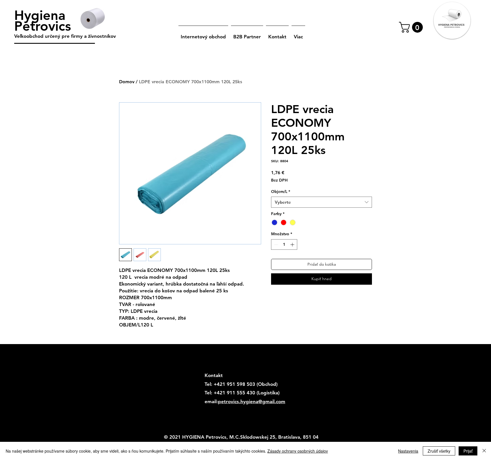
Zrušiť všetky (439, 451)
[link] (412, 27)
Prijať (468, 451)
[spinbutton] (284, 244)
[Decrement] (275, 244)
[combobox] (321, 202)
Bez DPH (279, 180)
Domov (126, 81)
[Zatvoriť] (484, 450)
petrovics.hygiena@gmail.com (251, 401)
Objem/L (280, 191)
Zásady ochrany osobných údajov (297, 451)
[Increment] (292, 244)
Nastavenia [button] (408, 451)
